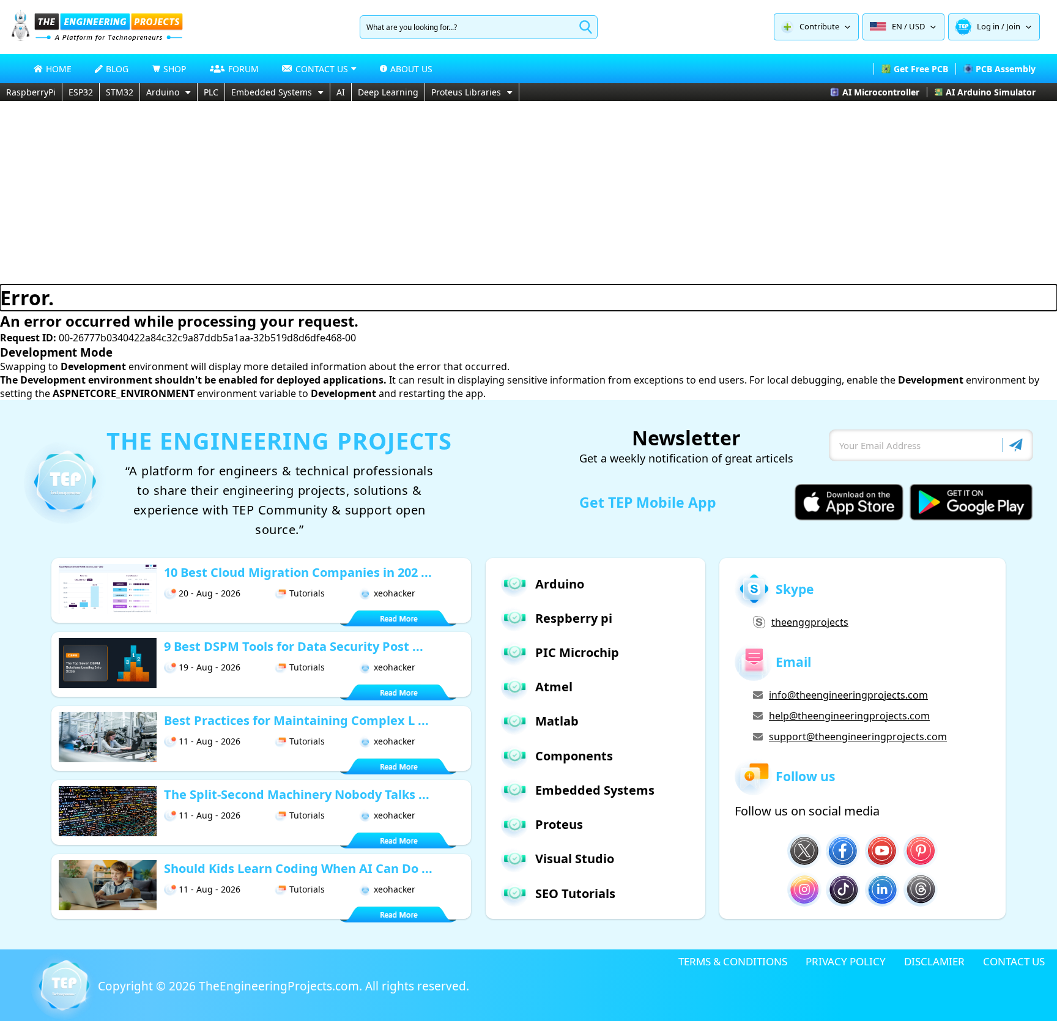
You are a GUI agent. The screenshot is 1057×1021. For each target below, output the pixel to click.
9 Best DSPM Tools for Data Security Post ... (293, 646)
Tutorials (307, 593)
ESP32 (81, 92)
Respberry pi (573, 618)
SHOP (174, 69)
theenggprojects (809, 622)
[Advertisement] (528, 192)
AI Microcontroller (880, 92)
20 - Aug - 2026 (209, 593)
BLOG (117, 69)
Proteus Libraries (466, 92)
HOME (59, 69)
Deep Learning (388, 92)
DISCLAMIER (934, 961)
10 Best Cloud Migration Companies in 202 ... (298, 572)
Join (1013, 26)
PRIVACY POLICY (846, 961)
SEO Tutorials (575, 893)
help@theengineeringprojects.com (849, 715)
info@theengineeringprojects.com (848, 695)
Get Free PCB (921, 69)
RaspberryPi (31, 92)
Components (574, 756)
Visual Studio (574, 858)
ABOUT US (411, 69)
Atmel (554, 686)
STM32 (119, 92)
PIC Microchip (577, 652)
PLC (211, 92)
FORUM (243, 69)
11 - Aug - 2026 (209, 741)
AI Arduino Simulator (991, 92)
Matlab (557, 721)
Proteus (559, 824)
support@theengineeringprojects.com (858, 736)
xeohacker (394, 593)
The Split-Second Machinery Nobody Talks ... (296, 794)
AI (340, 92)
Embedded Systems (271, 92)
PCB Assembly (1006, 69)
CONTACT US (1014, 961)
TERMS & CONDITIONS (732, 961)
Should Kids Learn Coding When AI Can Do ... (298, 868)
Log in (988, 26)
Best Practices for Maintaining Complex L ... (296, 720)
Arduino (162, 92)
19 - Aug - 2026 (209, 667)
